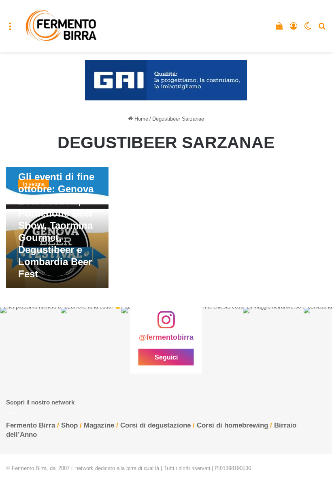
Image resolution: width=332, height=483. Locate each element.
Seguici (166, 356)
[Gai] (166, 80)
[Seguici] (166, 324)
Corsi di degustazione (155, 425)
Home (140, 119)
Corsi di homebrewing (232, 425)
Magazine (99, 425)
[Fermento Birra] (61, 26)
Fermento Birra (30, 425)
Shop (69, 425)
